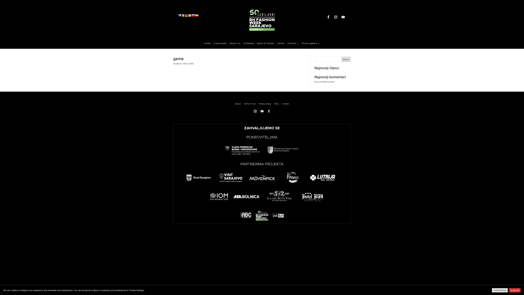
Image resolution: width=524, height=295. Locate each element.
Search (346, 59)
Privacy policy (265, 104)
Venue (280, 43)
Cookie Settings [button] (500, 290)
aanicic (179, 64)
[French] (183, 16)
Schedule (248, 43)
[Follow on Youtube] (343, 17)
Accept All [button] (515, 290)
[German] (186, 16)
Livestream (220, 43)
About (238, 104)
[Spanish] (196, 16)
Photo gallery (309, 43)
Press (276, 104)
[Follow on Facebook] (328, 17)
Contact (285, 104)
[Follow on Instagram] (336, 17)
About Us (235, 43)
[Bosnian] (179, 16)
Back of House (265, 43)
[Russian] (193, 16)
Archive (291, 43)
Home (207, 43)
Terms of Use (250, 104)
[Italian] (190, 16)
